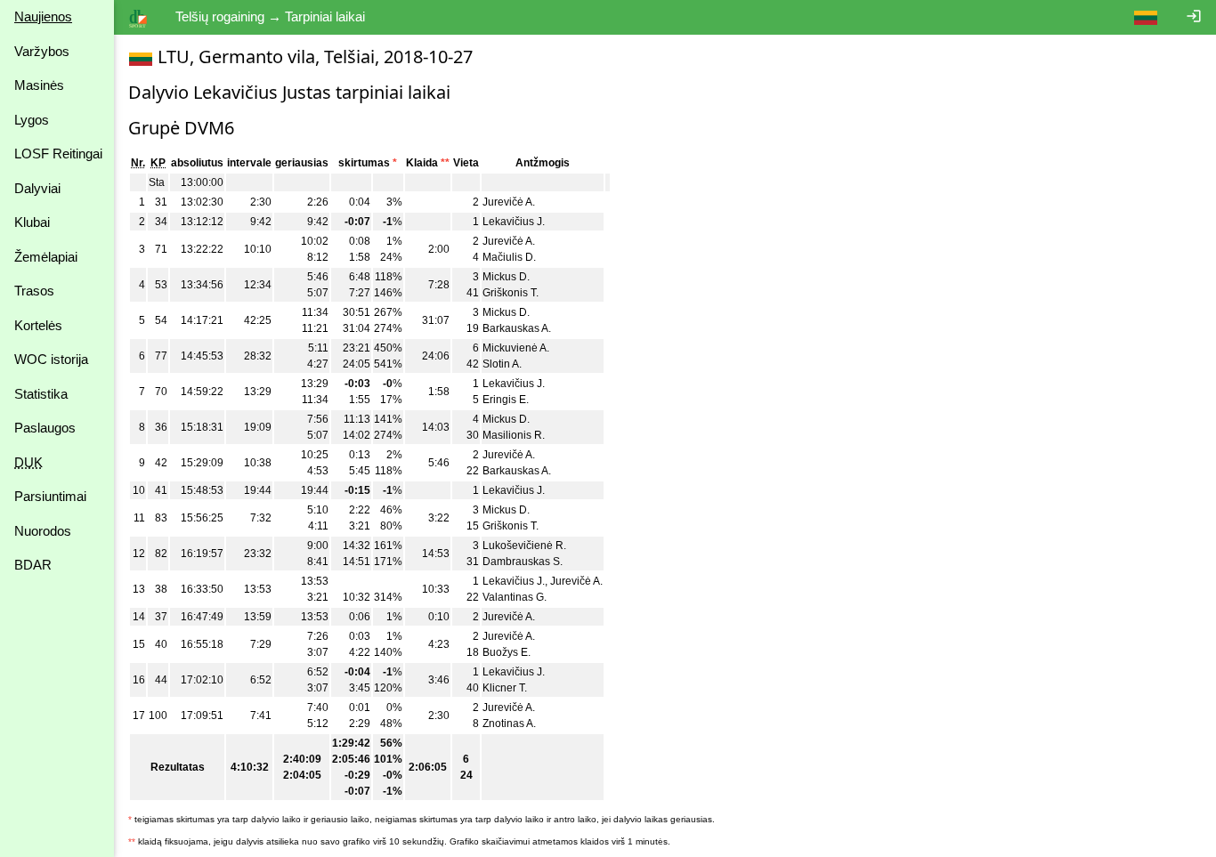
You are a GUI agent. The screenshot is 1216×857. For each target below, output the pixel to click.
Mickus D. (506, 277)
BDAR (33, 564)
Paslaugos (45, 427)
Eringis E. (505, 399)
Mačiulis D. (509, 257)
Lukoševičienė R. (524, 545)
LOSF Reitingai (58, 153)
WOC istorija (51, 359)
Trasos (34, 290)
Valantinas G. (514, 597)
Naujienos (43, 16)
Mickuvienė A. (515, 348)
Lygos (31, 119)
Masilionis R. (513, 435)
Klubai (32, 222)
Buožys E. (506, 652)
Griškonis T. (510, 293)
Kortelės (38, 325)
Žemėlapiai (45, 256)
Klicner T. (504, 688)
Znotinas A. (509, 723)
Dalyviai (37, 188)
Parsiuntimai (50, 496)
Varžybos (41, 51)
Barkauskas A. (516, 328)
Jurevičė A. (508, 202)
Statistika (41, 393)
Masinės (39, 85)
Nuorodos (42, 530)
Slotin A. (502, 364)
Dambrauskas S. (522, 561)
